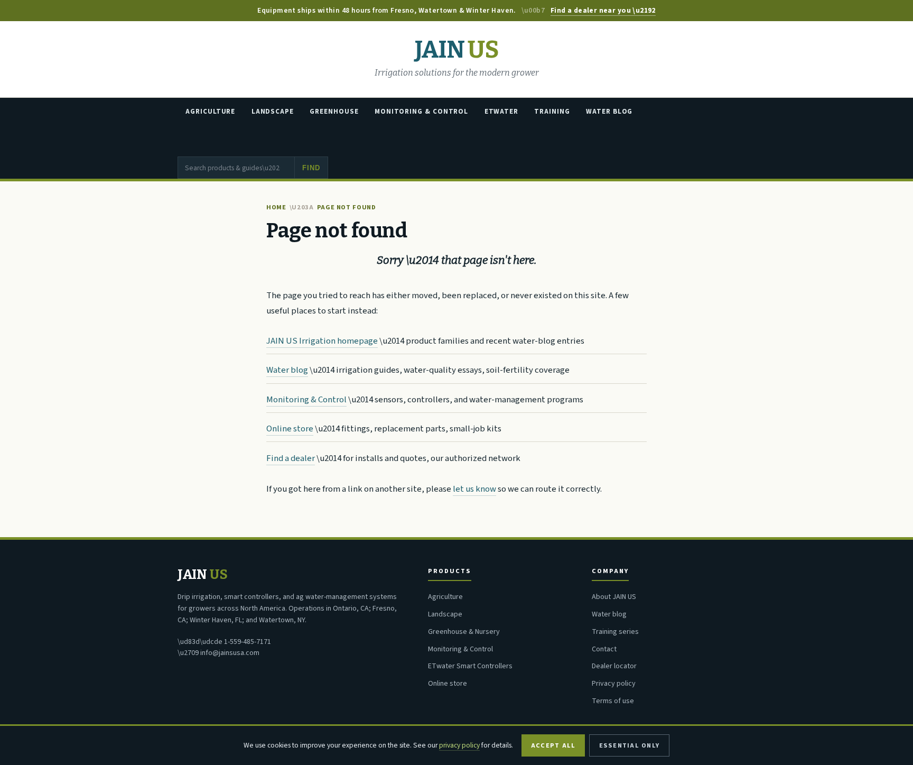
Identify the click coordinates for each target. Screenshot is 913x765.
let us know (474, 489)
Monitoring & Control (421, 111)
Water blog (287, 370)
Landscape (272, 111)
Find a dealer (290, 458)
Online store (289, 428)
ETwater (501, 111)
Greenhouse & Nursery (464, 631)
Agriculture (210, 111)
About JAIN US (614, 597)
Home (276, 207)
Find (311, 168)
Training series (615, 631)
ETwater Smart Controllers (470, 666)
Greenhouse (334, 111)
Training (552, 111)
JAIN (456, 50)
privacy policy (459, 745)
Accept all (553, 745)
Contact (604, 649)
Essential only (629, 745)
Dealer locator (614, 666)
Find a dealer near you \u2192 (603, 10)
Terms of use (613, 701)
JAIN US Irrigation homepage (322, 341)
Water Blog (609, 111)
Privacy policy (614, 683)
